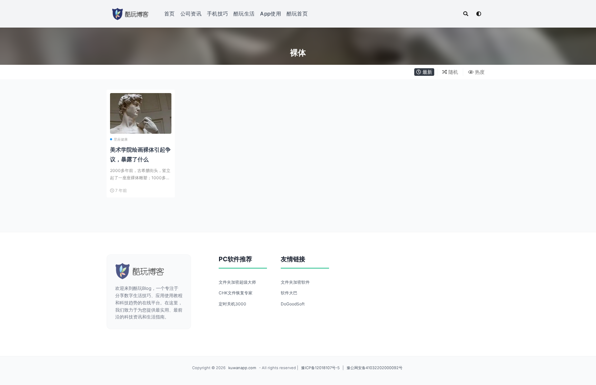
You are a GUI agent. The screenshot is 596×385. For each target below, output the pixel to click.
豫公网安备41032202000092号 (375, 367)
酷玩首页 (297, 13)
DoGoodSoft (293, 303)
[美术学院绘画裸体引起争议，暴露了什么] (140, 123)
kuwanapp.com (242, 367)
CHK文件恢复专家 (235, 292)
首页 (169, 13)
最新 (426, 72)
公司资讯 (190, 13)
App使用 (270, 13)
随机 (452, 72)
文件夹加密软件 (295, 282)
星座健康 (121, 139)
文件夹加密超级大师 (237, 282)
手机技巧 (217, 13)
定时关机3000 (232, 303)
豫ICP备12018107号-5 (320, 367)
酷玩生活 (244, 13)
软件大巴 (289, 292)
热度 (479, 72)
